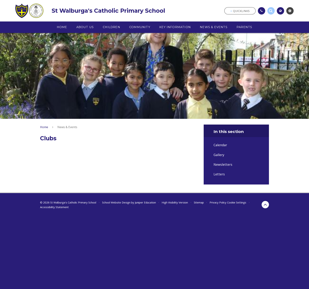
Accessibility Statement (54, 207)
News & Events (67, 127)
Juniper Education (145, 202)
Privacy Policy (218, 202)
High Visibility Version (175, 202)
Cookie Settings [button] (236, 202)
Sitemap (199, 202)
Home (44, 127)
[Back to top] (265, 204)
